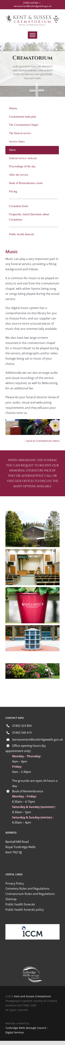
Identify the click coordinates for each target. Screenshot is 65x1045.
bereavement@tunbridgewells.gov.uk (32, 6)
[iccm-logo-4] (32, 926)
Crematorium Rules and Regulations (30, 894)
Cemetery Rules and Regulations (27, 889)
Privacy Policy (14, 883)
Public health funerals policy (24, 910)
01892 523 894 (22, 726)
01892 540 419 (22, 733)
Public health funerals (20, 904)
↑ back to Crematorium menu (42, 441)
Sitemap (11, 899)
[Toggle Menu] (32, 35)
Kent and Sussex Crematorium (32, 996)
